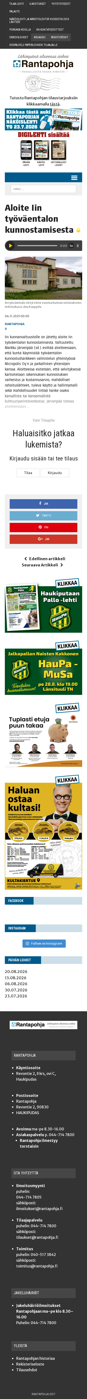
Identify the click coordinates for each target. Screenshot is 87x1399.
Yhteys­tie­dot (61, 4)
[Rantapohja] (43, 73)
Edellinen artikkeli (47, 558)
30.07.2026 (16, 990)
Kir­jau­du (39, 37)
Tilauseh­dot (26, 1370)
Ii (6, 329)
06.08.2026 (16, 983)
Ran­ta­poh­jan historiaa (35, 1358)
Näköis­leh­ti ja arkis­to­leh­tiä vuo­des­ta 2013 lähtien (39, 20)
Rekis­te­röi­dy (59, 37)
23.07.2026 (16, 996)
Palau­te (14, 11)
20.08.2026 (16, 971)
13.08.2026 (15, 977)
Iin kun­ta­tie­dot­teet (50, 29)
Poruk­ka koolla (20, 29)
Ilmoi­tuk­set (37, 4)
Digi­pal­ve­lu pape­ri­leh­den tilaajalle (33, 45)
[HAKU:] (43, 188)
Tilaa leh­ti (16, 4)
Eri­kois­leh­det (18, 37)
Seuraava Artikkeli (40, 565)
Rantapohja (14, 324)
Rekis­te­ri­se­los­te (30, 1364)
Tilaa (28, 473)
